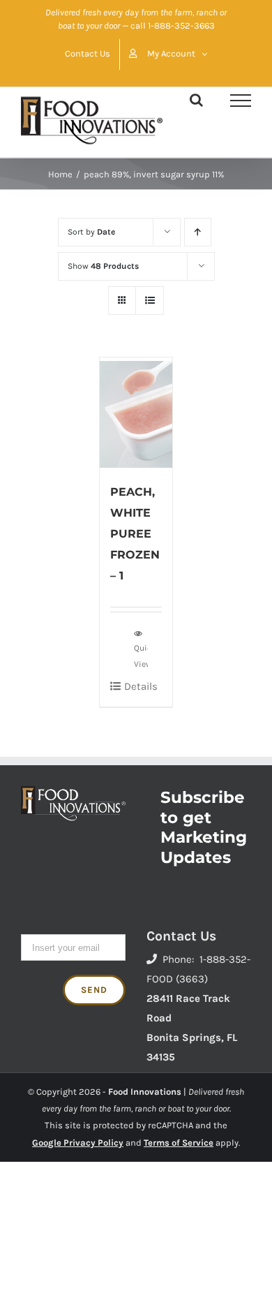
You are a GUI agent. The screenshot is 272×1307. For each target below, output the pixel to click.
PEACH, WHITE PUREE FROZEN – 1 (135, 533)
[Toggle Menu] (240, 100)
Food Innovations (144, 1091)
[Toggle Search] (196, 100)
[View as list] (149, 300)
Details (141, 686)
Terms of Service (178, 1142)
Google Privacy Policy (77, 1142)
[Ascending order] (197, 232)
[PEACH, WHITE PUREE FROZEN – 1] (136, 412)
